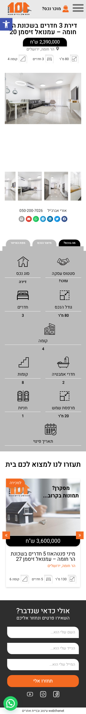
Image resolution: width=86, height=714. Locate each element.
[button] (6, 24)
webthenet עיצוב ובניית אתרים (43, 710)
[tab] (69, 243)
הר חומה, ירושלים (40, 49)
